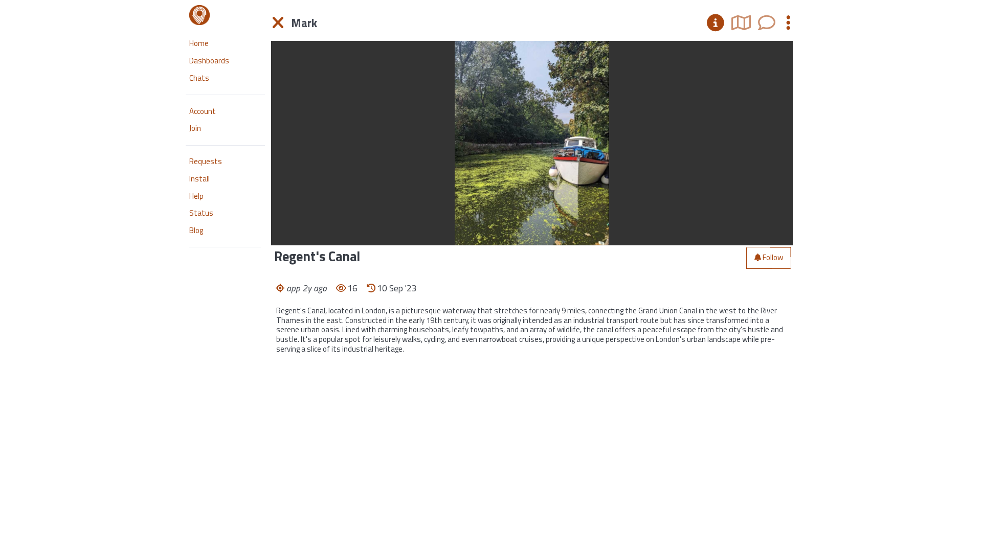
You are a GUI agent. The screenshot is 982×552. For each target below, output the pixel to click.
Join (195, 128)
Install (199, 179)
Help (196, 196)
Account (202, 111)
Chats (199, 78)
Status (201, 213)
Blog (196, 230)
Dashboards (209, 60)
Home (199, 43)
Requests (205, 161)
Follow (773, 257)
